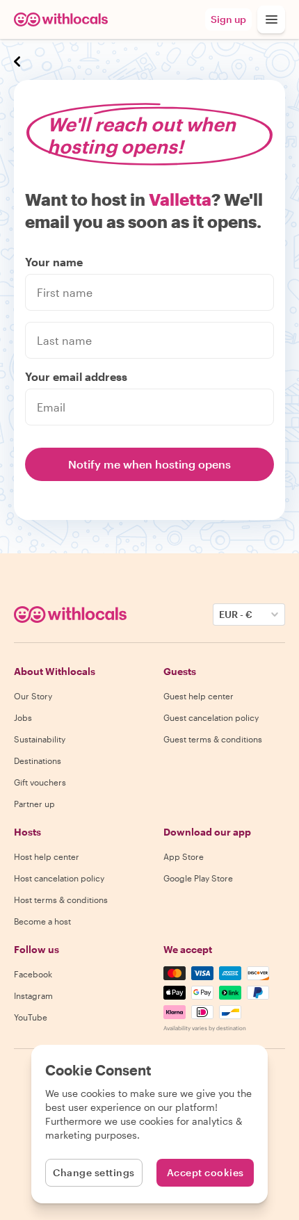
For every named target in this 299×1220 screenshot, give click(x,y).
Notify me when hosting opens (149, 464)
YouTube (30, 1017)
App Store (183, 856)
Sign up (228, 19)
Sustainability (39, 739)
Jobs (23, 717)
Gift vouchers (40, 782)
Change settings (94, 1172)
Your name (54, 261)
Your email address (76, 376)
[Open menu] (271, 19)
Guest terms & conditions (212, 739)
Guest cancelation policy (211, 717)
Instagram (33, 995)
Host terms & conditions (61, 899)
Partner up (34, 803)
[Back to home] (61, 19)
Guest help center (198, 696)
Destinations (37, 760)
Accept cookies (205, 1172)
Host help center (46, 856)
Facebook (33, 974)
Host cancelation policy (59, 878)
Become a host (42, 921)
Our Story (33, 696)
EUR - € (235, 614)
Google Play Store (198, 878)
